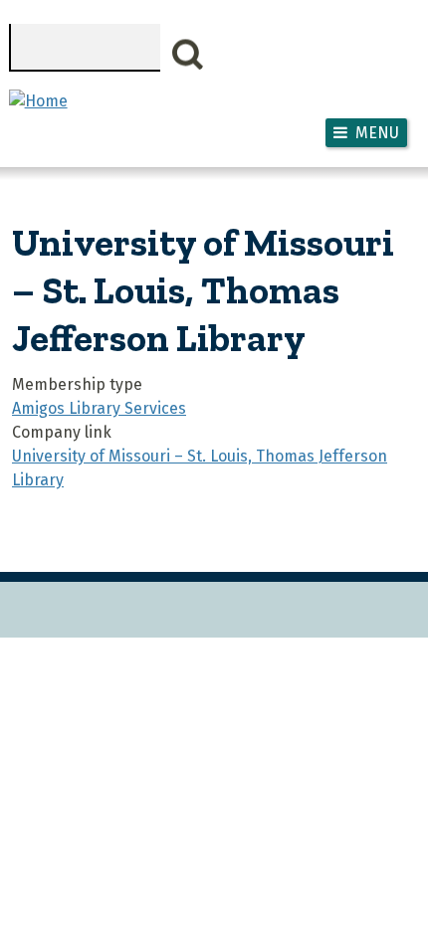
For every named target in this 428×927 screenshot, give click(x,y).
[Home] (38, 101)
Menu (377, 132)
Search (188, 55)
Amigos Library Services (99, 408)
